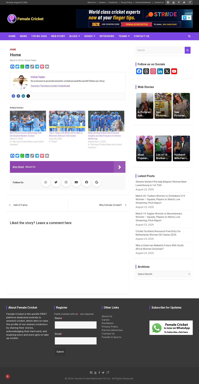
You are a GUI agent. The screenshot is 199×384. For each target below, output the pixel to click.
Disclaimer (113, 2)
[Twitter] (28, 96)
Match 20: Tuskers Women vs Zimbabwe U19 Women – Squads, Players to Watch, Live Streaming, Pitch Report (160, 199)
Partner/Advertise (112, 330)
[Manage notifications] (7, 376)
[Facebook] (18, 96)
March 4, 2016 (16, 60)
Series (88, 36)
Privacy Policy (126, 2)
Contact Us (159, 2)
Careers (102, 2)
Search (188, 50)
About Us (92, 2)
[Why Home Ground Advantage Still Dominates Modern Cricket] (28, 121)
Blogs (73, 36)
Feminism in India (49, 86)
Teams (123, 36)
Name (59, 318)
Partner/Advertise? (143, 2)
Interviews (107, 36)
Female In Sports (111, 337)
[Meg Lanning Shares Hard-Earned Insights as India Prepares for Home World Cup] (106, 121)
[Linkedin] (23, 96)
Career (106, 319)
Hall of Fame (20, 205)
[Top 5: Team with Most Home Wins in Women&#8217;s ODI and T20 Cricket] (67, 121)
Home (12, 36)
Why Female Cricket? (110, 205)
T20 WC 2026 (39, 36)
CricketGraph (64, 86)
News (23, 36)
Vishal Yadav (30, 60)
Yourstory (35, 86)
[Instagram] (13, 96)
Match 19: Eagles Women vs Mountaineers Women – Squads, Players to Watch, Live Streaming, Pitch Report (159, 217)
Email (59, 333)
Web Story (58, 36)
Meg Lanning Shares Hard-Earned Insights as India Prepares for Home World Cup (104, 136)
